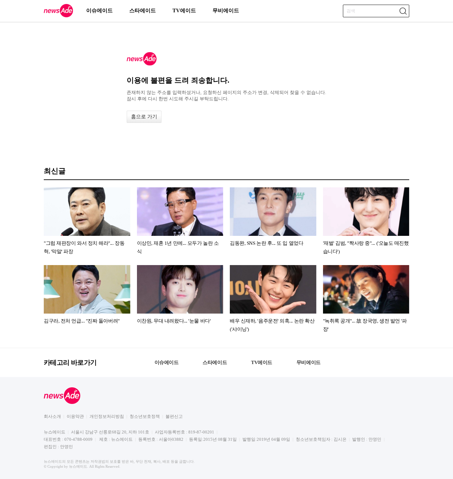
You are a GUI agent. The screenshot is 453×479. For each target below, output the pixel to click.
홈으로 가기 (144, 116)
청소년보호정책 (145, 416)
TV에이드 (184, 10)
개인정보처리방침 (107, 416)
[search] (403, 11)
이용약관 (75, 416)
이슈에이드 (99, 10)
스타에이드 (142, 10)
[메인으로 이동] (58, 16)
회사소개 (52, 416)
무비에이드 (226, 10)
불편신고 (174, 416)
